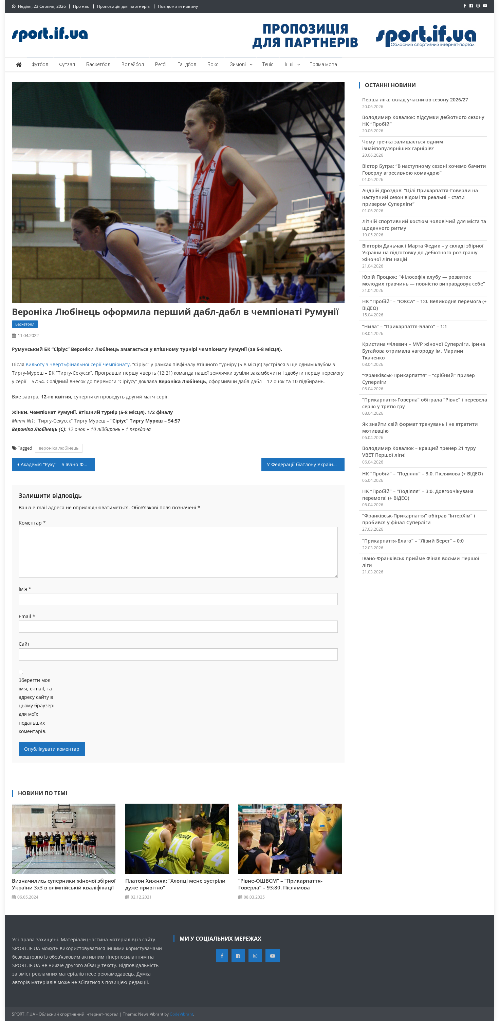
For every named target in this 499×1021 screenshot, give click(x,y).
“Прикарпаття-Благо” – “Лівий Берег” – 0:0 (413, 540)
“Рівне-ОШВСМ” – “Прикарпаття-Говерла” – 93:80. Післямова (280, 884)
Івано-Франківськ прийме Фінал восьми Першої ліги (420, 561)
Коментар (32, 522)
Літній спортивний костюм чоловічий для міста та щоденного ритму (424, 224)
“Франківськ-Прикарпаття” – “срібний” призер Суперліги (418, 378)
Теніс (268, 64)
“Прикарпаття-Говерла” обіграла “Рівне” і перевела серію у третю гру (424, 403)
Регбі (160, 64)
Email (27, 616)
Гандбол (187, 64)
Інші (289, 64)
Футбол (40, 64)
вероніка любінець (59, 448)
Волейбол (133, 64)
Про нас (81, 6)
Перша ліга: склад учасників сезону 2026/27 (415, 99)
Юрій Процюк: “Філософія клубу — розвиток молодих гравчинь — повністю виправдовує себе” (423, 280)
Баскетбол (98, 64)
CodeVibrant (181, 1014)
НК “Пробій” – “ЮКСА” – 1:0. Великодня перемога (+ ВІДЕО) (424, 304)
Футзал (67, 64)
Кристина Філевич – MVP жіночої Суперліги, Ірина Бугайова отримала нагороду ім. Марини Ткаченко (423, 351)
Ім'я (25, 589)
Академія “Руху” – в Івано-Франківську (58, 464)
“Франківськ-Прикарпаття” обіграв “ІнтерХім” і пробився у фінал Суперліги (418, 519)
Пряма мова (323, 64)
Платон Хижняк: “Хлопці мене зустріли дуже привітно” (175, 884)
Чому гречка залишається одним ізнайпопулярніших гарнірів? (402, 145)
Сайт (24, 644)
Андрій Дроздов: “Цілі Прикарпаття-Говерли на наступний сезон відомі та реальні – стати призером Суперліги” (420, 197)
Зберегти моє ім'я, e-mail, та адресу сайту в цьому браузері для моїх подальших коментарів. (37, 705)
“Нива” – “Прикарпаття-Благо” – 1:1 (404, 326)
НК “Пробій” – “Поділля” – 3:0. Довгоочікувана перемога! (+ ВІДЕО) (418, 494)
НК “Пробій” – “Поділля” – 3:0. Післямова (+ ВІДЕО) (422, 473)
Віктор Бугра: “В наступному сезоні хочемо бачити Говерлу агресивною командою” (424, 169)
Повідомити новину (178, 6)
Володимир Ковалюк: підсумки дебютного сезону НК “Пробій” (423, 120)
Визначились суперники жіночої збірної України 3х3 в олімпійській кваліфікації (63, 884)
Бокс (213, 64)
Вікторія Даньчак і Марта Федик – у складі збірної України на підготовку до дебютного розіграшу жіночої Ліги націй (422, 252)
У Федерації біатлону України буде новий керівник (306, 464)
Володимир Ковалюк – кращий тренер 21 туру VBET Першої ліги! (419, 451)
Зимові (238, 64)
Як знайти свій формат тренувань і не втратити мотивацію (420, 427)
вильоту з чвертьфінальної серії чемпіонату (78, 364)
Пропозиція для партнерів (123, 6)
